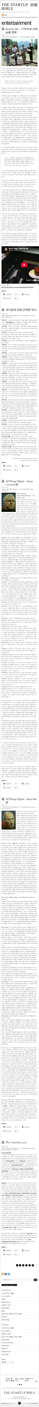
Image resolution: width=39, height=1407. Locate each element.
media (3, 317)
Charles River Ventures (15, 1193)
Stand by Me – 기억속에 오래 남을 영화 (21, 30)
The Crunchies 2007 (16, 1143)
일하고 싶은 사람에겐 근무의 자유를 (11, 1314)
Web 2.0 (4, 1183)
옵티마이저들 (5, 1320)
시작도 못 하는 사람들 (8, 1293)
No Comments (14, 37)
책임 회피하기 (5, 1345)
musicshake (8, 1150)
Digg (10, 1227)
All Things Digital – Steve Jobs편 (21, 800)
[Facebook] (6, 1274)
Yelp (15, 1227)
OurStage (7, 1195)
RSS (5, 15)
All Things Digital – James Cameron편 (19, 483)
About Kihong (5, 1308)
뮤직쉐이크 (22, 1161)
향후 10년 (4, 1317)
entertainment (25, 37)
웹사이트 (29, 1233)
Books (3, 1311)
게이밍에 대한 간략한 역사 (20, 310)
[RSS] (3, 1274)
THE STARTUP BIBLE (15, 6)
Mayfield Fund (26, 1193)
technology (8, 317)
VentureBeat (5, 1171)
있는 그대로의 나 (6, 1296)
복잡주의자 (5, 1348)
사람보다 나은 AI (6, 1305)
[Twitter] (9, 1274)
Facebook (6, 1227)
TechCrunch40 (9, 1161)
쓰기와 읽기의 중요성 (7, 1342)
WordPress (15, 1399)
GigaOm (21, 1169)
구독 (35, 1279)
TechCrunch (15, 1169)
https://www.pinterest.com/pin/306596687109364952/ (17, 287)
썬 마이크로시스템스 (17, 1195)
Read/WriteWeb (28, 1169)
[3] (21, 1384)
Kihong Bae (6, 37)
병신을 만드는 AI (6, 1302)
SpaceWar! (9, 322)
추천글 (3, 1299)
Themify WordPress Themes (25, 1399)
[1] (17, 1384)
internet (32, 316)
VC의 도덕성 (5, 1354)
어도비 (6, 1193)
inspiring (32, 37)
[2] (19, 1384)
